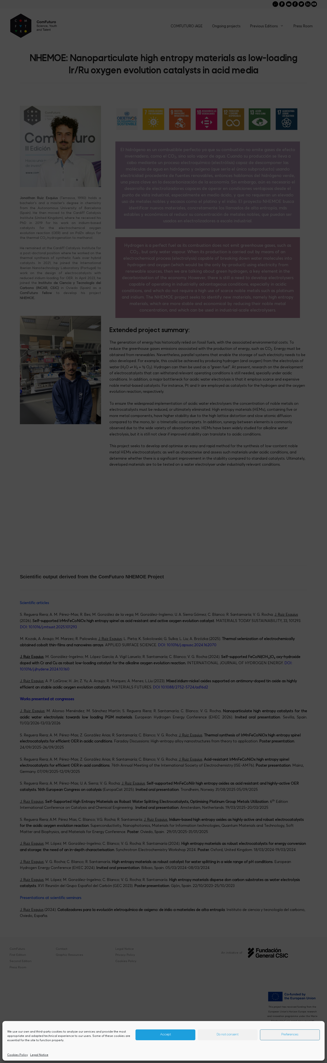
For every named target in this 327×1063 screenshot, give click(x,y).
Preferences (290, 1035)
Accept (165, 1035)
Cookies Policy (17, 1055)
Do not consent (227, 1035)
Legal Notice (39, 1055)
